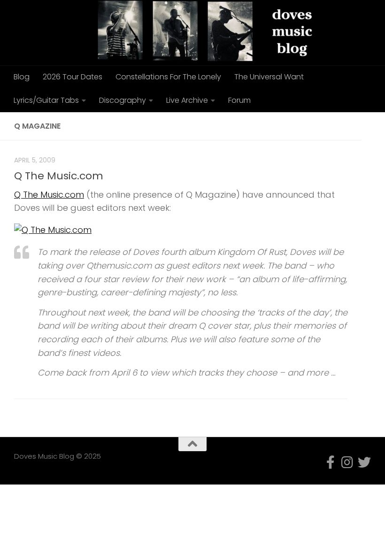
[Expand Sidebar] (373, 126)
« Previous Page (48, 414)
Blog (22, 76)
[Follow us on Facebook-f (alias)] (330, 462)
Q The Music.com (58, 176)
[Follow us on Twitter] (364, 462)
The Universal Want (269, 76)
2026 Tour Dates (72, 76)
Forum (239, 100)
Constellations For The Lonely (168, 76)
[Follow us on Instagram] (347, 462)
